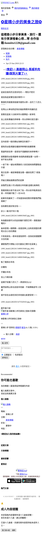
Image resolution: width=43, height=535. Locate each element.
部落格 (8, 56)
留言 (23, 328)
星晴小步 (5, 314)
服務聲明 (26, 499)
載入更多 (5, 343)
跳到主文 (5, 28)
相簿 (8, 53)
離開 (13, 530)
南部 (18, 334)
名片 (8, 59)
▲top (3, 338)
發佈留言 (5, 358)
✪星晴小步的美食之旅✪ (21, 22)
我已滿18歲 (6, 530)
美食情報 (20, 49)
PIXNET (11, 496)
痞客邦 (18, 328)
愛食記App (23, 474)
